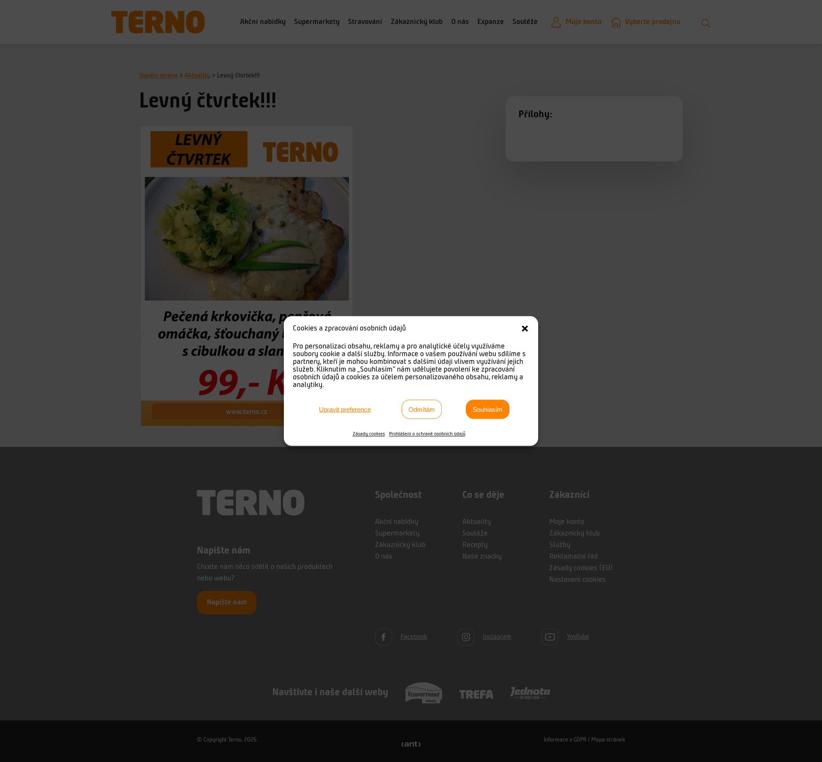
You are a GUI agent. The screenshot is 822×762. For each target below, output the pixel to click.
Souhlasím (488, 409)
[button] (525, 328)
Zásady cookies (369, 434)
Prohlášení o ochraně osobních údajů (427, 434)
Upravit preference (345, 409)
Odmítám (421, 409)
